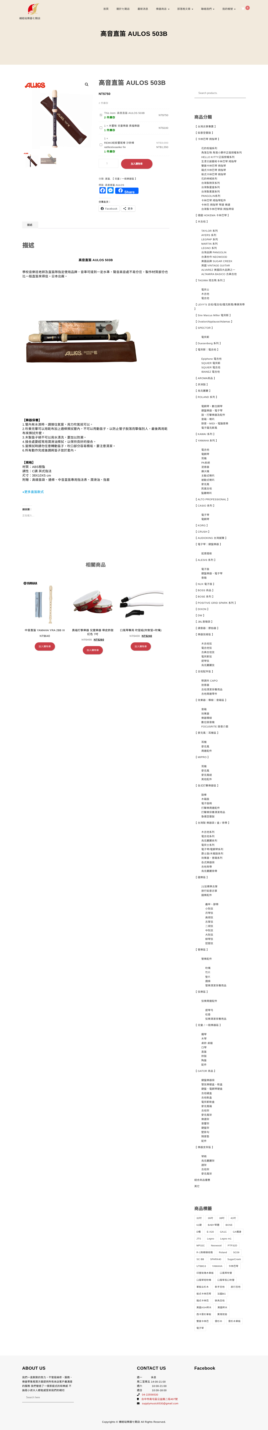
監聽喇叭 (206, 493)
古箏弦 (209, 921)
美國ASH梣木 (204, 1307)
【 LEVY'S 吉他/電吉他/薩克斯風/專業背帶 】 (219, 306)
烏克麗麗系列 (209, 840)
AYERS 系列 (208, 235)
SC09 (236, 1252)
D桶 (199, 1231)
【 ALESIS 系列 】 (205, 559)
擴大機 (205, 471)
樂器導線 (206, 717)
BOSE (229, 1225)
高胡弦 (209, 917)
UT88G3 (201, 1266)
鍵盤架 (205, 1127)
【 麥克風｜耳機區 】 (207, 732)
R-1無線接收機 (205, 1252)
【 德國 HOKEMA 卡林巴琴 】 (212, 215)
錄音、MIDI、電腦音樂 (214, 423)
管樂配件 (206, 958)
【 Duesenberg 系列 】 (208, 343)
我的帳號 (228, 8)
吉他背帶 (206, 866)
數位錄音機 (208, 722)
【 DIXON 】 (202, 609)
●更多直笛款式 (33, 492)
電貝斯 (205, 337)
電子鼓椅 (206, 803)
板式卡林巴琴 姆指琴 (213, 174)
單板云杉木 (203, 1287)
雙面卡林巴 (203, 1321)
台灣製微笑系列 (210, 183)
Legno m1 (225, 1238)
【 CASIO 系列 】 (205, 505)
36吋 (210, 1218)
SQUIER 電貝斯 (210, 363)
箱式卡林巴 (203, 1300)
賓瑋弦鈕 (222, 1314)
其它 (197, 1186)
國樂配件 (206, 895)
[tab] (29, 225)
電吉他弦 (206, 647)
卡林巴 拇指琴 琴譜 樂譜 (215, 204)
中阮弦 (209, 930)
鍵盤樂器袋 (208, 1080)
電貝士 (205, 289)
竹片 (208, 972)
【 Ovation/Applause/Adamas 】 (214, 321)
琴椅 (204, 1156)
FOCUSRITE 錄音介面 (214, 726)
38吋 (221, 1218)
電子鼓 (205, 569)
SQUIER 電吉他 (210, 367)
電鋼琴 (205, 454)
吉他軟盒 (206, 1097)
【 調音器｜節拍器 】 (207, 628)
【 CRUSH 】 (202, 531)
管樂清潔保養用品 (215, 985)
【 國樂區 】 (201, 877)
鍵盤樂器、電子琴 (211, 410)
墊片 (208, 976)
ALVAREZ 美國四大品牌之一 (218, 269)
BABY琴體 (213, 1225)
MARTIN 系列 (209, 243)
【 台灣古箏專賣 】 (205, 126)
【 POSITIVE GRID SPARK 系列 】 (215, 602)
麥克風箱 (206, 1106)
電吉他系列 (208, 836)
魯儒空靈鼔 (208, 816)
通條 (208, 981)
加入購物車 (137, 164)
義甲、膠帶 (212, 904)
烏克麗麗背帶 (209, 871)
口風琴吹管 (226, 1273)
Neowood (216, 1245)
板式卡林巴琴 (204, 1293)
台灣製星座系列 (210, 187)
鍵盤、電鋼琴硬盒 (211, 1088)
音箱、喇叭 (208, 419)
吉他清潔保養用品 (211, 689)
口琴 (204, 1047)
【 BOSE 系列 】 (204, 596)
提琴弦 (205, 660)
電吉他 (205, 298)
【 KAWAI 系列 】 (205, 434)
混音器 (205, 467)
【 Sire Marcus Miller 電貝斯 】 (213, 315)
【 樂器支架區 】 (204, 1147)
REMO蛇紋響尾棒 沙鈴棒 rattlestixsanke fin (119, 145)
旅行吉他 (236, 1287)
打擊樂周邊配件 (210, 807)
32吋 (199, 1218)
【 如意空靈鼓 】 (204, 132)
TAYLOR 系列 (209, 230)
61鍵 (199, 1225)
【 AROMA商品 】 (205, 378)
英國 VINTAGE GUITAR (215, 265)
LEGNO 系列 (209, 248)
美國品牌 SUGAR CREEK (216, 261)
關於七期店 (123, 8)
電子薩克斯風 (209, 427)
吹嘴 (208, 968)
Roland (223, 1252)
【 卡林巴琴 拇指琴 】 (207, 139)
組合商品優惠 (202, 1180)
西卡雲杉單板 (204, 1314)
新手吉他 (220, 1287)
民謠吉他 (206, 488)
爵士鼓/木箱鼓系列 (212, 853)
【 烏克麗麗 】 (203, 390)
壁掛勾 (205, 1132)
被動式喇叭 (208, 479)
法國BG (221, 1293)
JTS (199, 1238)
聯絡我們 (206, 8)
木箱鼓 (205, 799)
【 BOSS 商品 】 (204, 590)
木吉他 (205, 293)
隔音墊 (205, 1136)
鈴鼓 (204, 1056)
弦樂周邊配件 (209, 1001)
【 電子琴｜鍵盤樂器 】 (208, 544)
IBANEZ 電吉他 (210, 371)
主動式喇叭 (208, 475)
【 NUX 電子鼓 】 (205, 584)
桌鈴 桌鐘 (207, 1043)
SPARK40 (215, 1259)
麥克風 (205, 484)
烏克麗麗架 (208, 1160)
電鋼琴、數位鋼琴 (211, 406)
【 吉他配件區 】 (204, 671)
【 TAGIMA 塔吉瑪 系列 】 (210, 280)
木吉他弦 (206, 643)
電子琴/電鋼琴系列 (212, 849)
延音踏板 (206, 553)
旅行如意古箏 (209, 890)
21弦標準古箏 (209, 886)
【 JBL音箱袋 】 (204, 621)
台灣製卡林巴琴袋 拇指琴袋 (217, 209)
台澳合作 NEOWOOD (214, 256)
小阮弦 (209, 908)
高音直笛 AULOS (114, 185)
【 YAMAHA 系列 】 (206, 440)
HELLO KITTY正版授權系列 (218, 157)
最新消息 (143, 8)
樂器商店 (161, 8)
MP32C (201, 1245)
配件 (204, 1064)
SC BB (200, 1259)
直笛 (107, 178)
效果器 (205, 713)
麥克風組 (206, 775)
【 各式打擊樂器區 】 (207, 785)
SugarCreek (234, 1259)
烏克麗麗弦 (208, 665)
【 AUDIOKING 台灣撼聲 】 (211, 538)
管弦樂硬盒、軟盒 (211, 1084)
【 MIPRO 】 (202, 757)
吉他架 (205, 1110)
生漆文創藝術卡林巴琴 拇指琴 (219, 161)
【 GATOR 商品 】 (205, 1071)
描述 (29, 224)
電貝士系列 (208, 844)
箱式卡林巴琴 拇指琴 (213, 170)
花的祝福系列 (209, 148)
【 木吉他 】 (201, 221)
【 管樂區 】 (201, 949)
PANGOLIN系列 (210, 195)
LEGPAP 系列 (209, 239)
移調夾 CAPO (209, 680)
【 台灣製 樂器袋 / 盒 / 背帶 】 (212, 822)
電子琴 (205, 514)
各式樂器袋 (208, 862)
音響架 (205, 1123)
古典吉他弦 (208, 652)
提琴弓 (209, 1010)
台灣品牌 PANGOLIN (213, 252)
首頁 (106, 8)
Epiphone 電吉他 (211, 358)
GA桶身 (237, 1231)
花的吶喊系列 (209, 178)
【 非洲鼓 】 (201, 384)
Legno (210, 1238)
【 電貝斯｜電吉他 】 (207, 349)
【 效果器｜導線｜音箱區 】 (211, 700)
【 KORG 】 (201, 525)
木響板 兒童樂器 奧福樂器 (124, 125)
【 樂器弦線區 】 (204, 634)
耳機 (204, 458)
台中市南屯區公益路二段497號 (159, 1399)
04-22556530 (150, 1394)
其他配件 (206, 779)
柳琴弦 (209, 939)
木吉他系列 (208, 832)
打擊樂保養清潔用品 (213, 812)
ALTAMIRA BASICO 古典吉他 (219, 274)
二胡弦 (209, 926)
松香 (208, 1014)
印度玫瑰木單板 (205, 1273)
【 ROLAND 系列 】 (206, 397)
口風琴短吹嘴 (204, 1280)
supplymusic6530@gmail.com (160, 1403)
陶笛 (204, 1060)
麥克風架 (206, 1114)
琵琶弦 (209, 943)
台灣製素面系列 (210, 191)
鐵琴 (204, 1034)
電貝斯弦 (206, 656)
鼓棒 (204, 794)
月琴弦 (209, 913)
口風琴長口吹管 (226, 1280)
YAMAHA (217, 1266)
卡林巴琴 (233, 1266)
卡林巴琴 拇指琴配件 (213, 200)
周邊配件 (206, 750)
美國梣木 (222, 1307)
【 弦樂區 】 (201, 991)
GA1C (223, 1231)
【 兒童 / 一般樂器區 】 (124, 178)
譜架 (204, 1165)
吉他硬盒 (206, 1093)
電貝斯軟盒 (208, 1101)
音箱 (204, 577)
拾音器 (205, 685)
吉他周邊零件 (209, 693)
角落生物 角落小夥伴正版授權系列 (221, 152)
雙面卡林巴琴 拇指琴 (213, 165)
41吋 (233, 1218)
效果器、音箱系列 (211, 857)
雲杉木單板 (234, 1321)
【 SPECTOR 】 (204, 327)
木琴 (204, 1038)
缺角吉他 (220, 1300)
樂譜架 (205, 1119)
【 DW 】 (200, 615)
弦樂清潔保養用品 (215, 1018)
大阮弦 (209, 934)
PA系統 (205, 462)
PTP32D (232, 1245)
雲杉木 (218, 1321)
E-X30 (210, 1231)
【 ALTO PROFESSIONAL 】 (212, 499)
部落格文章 (184, 8)
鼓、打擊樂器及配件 (213, 414)
